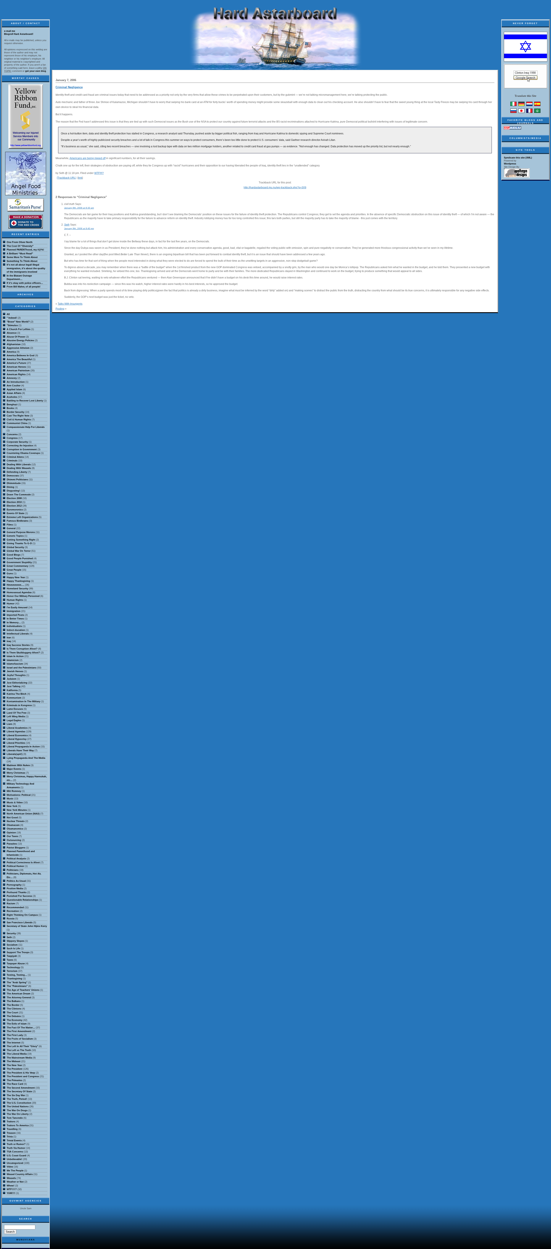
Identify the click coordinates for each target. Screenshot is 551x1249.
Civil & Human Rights (19, 419)
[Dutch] (529, 105)
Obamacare (13, 825)
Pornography (14, 884)
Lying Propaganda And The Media (26, 758)
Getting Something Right (21, 539)
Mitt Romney (14, 791)
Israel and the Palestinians (21, 667)
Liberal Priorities (16, 743)
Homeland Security (17, 588)
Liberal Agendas (16, 731)
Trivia (10, 1136)
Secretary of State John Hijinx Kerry (27, 926)
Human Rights (15, 600)
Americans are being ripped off (87, 158)
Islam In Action (15, 656)
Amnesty (12, 378)
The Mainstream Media (19, 1057)
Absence (12, 333)
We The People (15, 1170)
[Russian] (513, 112)
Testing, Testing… (17, 975)
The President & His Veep (21, 1072)
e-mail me (9, 31)
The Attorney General (19, 997)
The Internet (13, 1042)
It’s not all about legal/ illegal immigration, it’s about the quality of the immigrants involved (26, 268)
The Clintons (14, 1008)
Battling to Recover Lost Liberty (25, 400)
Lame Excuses (15, 709)
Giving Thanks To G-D (19, 543)
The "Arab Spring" (17, 982)
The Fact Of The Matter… (21, 1027)
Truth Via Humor (16, 1148)
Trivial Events (14, 1140)
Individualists (14, 626)
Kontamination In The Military (23, 701)
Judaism (11, 679)
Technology (13, 967)
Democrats (13, 475)
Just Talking (13, 686)
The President (14, 1069)
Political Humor (15, 866)
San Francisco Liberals (20, 922)
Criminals (12, 460)
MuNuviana (25, 1239)
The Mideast (13, 1061)
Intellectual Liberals (18, 633)
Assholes (12, 397)
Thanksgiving (14, 978)
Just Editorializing (17, 682)
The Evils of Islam (17, 1023)
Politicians (13, 870)
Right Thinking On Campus (22, 915)
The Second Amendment (21, 1087)
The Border (13, 1005)
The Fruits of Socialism (20, 1038)
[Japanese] (521, 112)
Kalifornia (12, 690)
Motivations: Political (19, 795)
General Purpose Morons (21, 532)
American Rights (16, 374)
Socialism (12, 944)
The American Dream (18, 993)
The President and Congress (23, 1076)
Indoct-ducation (16, 630)
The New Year (14, 1065)
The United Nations (18, 1106)
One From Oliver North (20, 242)
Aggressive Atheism (18, 348)
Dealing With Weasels (19, 468)
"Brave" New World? (18, 321)
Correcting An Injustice (20, 445)
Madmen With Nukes (18, 765)
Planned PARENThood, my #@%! (25, 249)
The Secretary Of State (19, 1091)
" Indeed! (12, 317)
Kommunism (14, 697)
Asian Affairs (14, 393)
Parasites (12, 843)
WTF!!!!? (99, 173)
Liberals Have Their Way (20, 750)
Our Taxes (12, 836)
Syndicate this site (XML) (518, 157)
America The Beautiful (19, 359)
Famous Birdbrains (17, 520)
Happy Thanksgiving (18, 581)
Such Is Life (13, 948)
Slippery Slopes (15, 941)
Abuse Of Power (16, 336)
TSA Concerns (15, 1151)
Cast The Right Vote (18, 415)
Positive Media (15, 888)
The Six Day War (16, 1095)
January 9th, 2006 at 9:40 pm (79, 228)
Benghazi (12, 404)
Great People (14, 569)
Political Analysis (16, 858)
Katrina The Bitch (16, 694)
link (80, 177)
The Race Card (15, 1084)
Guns (10, 573)
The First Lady (15, 1035)
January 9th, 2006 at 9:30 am (79, 208)
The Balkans (14, 1001)
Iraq (9, 641)
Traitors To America (18, 1125)
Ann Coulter (13, 385)
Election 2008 (14, 498)
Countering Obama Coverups (23, 453)
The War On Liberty (18, 1114)
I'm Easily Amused (17, 607)
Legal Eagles (14, 720)
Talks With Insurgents (70, 303)
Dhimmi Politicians (17, 479)
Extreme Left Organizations (22, 517)
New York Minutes (17, 810)
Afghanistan (14, 344)
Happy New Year (16, 577)
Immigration (13, 611)
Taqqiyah (12, 956)
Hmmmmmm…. (15, 585)
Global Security (15, 547)
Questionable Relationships (22, 900)
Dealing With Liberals (19, 464)
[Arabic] (537, 112)
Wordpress (510, 163)
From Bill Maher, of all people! (23, 286)
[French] (529, 112)
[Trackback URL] (66, 177)
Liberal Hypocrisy (16, 739)
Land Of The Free (16, 712)
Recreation (13, 911)
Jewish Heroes (15, 671)
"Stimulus (12, 325)
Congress (12, 438)
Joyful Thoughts (16, 675)
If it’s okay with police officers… (25, 283)
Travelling (12, 1129)
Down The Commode (19, 494)
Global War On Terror (19, 551)
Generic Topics (15, 536)
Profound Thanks (16, 892)
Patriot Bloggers (16, 847)
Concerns (12, 434)
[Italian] (513, 105)
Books (10, 408)
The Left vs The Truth (19, 1050)
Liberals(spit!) (15, 754)
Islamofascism (15, 663)
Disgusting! (13, 490)
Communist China (17, 423)
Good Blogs (13, 554)
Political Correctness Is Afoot (23, 862)
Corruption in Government (22, 449)
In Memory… (14, 622)
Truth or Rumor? (16, 1144)
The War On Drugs (17, 1110)
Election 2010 (14, 502)
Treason (11, 1133)
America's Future (16, 363)
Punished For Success (19, 896)
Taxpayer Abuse (16, 963)
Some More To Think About (22, 257)
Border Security (15, 412)
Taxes (10, 960)
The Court (12, 1012)
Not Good (12, 817)
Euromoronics (15, 509)
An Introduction (16, 382)
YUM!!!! (11, 1193)
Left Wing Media (16, 716)
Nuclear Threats (16, 821)
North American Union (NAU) (23, 813)
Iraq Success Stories (18, 645)
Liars (9, 724)
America (11, 351)
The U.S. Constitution (19, 1103)
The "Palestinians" (17, 986)
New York (12, 806)
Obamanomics (15, 828)
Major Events (14, 769)
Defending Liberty (17, 472)
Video (10, 1166)
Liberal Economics (17, 735)
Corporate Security (17, 442)
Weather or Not (15, 1181)
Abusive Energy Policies (20, 340)
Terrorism (12, 971)
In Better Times (15, 618)
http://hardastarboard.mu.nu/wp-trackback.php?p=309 (275, 187)
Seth (67, 224)
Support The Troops (18, 952)
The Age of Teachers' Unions (23, 990)
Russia (10, 918)
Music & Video (15, 802)
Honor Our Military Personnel (23, 596)
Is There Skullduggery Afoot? (23, 652)
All (8, 314)
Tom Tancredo (15, 1118)
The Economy (14, 1020)
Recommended (15, 907)
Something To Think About (22, 261)
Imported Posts (15, 615)
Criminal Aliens (15, 457)
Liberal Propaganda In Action (23, 746)
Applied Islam (14, 389)
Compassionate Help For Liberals (26, 427)
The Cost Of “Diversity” (20, 246)
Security (11, 933)
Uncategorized (15, 1163)
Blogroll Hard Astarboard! (18, 34)
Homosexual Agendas (19, 592)
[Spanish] (537, 105)
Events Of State (15, 513)
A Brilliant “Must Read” (20, 253)
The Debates (14, 1016)
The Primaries (14, 1080)
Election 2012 (14, 505)
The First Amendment (19, 1031)
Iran (9, 637)
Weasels (11, 1178)
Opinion (11, 832)
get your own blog (35, 71)
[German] (521, 105)
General (11, 528)
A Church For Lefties (18, 329)
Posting (60, 308)
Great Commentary (17, 566)
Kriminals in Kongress (19, 705)
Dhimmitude (14, 483)
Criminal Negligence (69, 87)
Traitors (11, 1121)
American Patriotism (18, 370)
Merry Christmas (16, 772)
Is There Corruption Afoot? (22, 648)
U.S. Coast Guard (16, 1155)
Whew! (10, 1185)
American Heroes (16, 367)
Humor (10, 603)
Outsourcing (14, 840)
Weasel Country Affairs (20, 1174)
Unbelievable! (14, 1159)
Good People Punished (20, 558)
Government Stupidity (19, 562)
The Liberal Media (17, 1053)
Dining (10, 487)
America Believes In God (20, 355)
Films (10, 524)
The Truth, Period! (17, 1099)
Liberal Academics (17, 728)
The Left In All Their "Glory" (22, 1046)
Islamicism (13, 660)
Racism (11, 903)
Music (10, 798)
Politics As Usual (16, 881)
